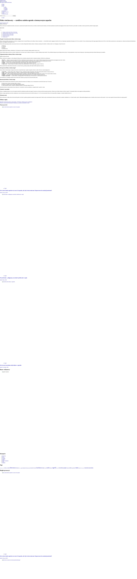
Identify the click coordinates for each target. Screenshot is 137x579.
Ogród (3, 5)
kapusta (24, 467)
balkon (5, 467)
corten (8, 467)
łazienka (86, 468)
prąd (65, 468)
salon (70, 468)
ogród (54, 468)
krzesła (35, 467)
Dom (3, 6)
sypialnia (73, 467)
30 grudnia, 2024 (5, 22)
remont (67, 467)
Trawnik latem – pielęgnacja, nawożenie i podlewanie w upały (13, 277)
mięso (51, 467)
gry (22, 467)
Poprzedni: (16, 101)
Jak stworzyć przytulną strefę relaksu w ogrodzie (10, 365)
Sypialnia (5, 9)
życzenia (91, 468)
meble (48, 468)
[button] (2, 2)
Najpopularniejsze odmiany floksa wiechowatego (10, 33)
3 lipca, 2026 (4, 279)
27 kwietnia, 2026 (5, 367)
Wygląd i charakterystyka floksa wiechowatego (10, 32)
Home (3, 4)
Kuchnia (5, 8)
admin (1, 22)
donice (14, 468)
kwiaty (42, 468)
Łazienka (3, 458)
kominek (31, 467)
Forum (3, 12)
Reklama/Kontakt (5, 13)
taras (77, 468)
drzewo (17, 467)
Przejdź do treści (3, 0)
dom (11, 468)
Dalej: (14, 102)
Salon (5, 7)
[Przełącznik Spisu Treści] (1, 30)
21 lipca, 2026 (4, 192)
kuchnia (38, 468)
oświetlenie (61, 468)
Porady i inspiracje (5, 11)
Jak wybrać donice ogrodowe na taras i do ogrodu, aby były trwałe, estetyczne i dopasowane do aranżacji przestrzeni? (26, 190)
